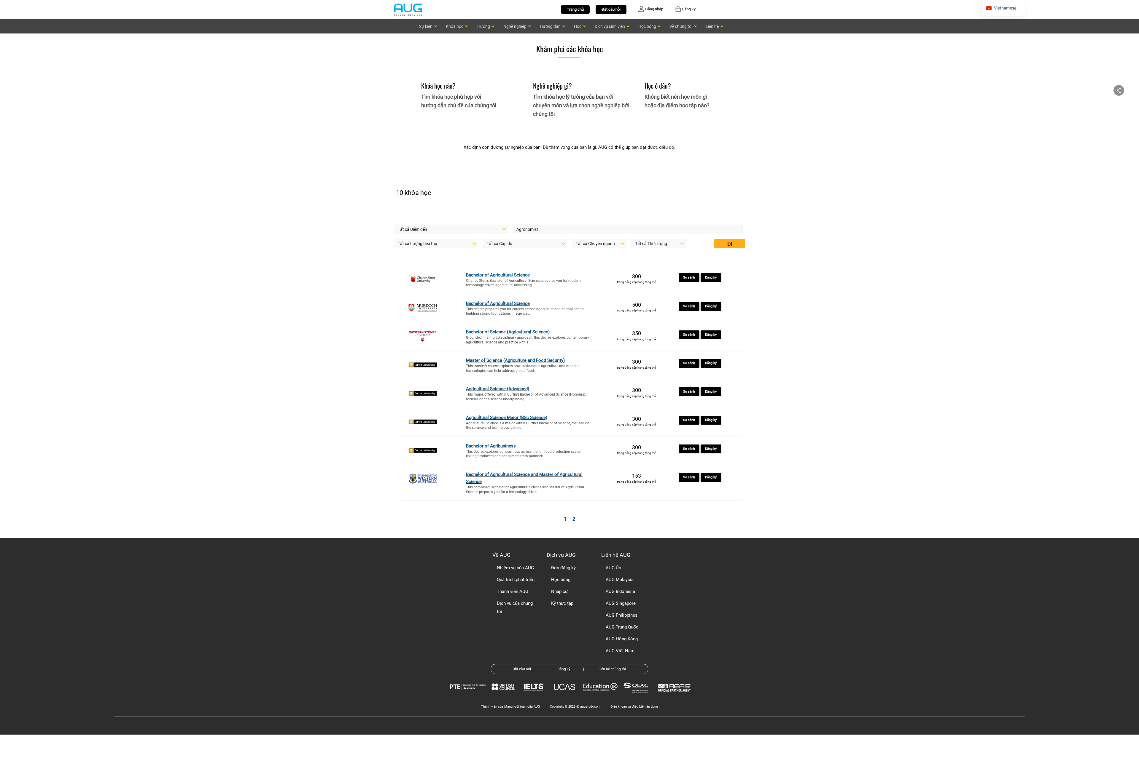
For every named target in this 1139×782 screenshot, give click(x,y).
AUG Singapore (621, 603)
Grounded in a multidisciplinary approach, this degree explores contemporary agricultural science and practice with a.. (527, 339)
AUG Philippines (621, 615)
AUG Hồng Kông (622, 639)
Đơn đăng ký (563, 567)
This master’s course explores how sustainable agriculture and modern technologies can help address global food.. (522, 368)
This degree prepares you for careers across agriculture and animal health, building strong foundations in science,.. (525, 311)
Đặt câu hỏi (611, 9)
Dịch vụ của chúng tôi (515, 607)
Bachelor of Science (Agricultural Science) (508, 332)
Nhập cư (559, 591)
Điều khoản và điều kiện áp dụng (634, 707)
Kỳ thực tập (562, 603)
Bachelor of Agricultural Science (498, 275)
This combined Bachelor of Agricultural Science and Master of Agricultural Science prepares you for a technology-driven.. (525, 489)
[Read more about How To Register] (675, 696)
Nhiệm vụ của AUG (515, 567)
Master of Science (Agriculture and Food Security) (515, 360)
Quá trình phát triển (515, 579)
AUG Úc (613, 567)
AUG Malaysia (620, 579)
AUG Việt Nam (620, 650)
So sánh (689, 277)
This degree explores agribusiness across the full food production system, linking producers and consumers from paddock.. (524, 454)
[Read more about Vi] (408, 9)
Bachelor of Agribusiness (491, 446)
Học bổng (560, 579)
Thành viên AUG (512, 591)
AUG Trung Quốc (622, 627)
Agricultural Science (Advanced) (497, 388)
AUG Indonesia (620, 591)
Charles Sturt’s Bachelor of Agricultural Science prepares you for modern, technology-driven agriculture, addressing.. (523, 283)
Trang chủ (575, 9)
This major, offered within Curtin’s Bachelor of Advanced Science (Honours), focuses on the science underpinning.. (526, 396)
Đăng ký (711, 277)
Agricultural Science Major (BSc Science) (506, 417)
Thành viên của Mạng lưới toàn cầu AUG (510, 707)
